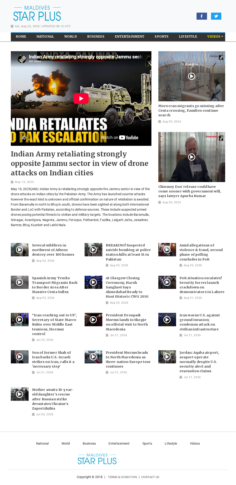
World (66, 443)
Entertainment (119, 443)
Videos (195, 443)
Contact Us (150, 477)
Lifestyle (171, 443)
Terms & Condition (122, 477)
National (42, 443)
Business (89, 443)
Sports (147, 443)
